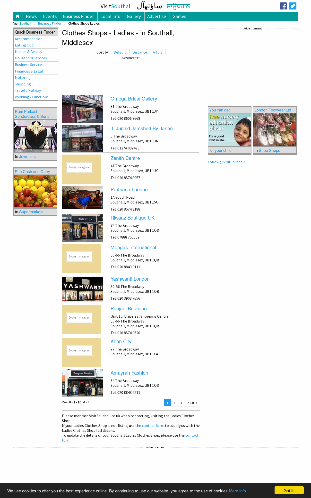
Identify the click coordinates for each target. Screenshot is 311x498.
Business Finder (78, 16)
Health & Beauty (28, 51)
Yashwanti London (130, 278)
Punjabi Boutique (129, 308)
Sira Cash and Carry (32, 171)
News (31, 16)
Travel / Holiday (28, 90)
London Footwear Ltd (272, 110)
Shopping (23, 84)
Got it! (289, 490)
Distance (139, 52)
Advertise (156, 16)
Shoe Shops (269, 150)
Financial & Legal (29, 71)
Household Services (31, 57)
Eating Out (24, 45)
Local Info (110, 16)
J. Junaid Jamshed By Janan (142, 128)
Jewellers (27, 156)
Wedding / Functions (32, 96)
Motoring (23, 77)
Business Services (29, 64)
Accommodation (29, 38)
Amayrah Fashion (129, 372)
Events (50, 16)
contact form (153, 425)
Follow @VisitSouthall (226, 161)
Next (191, 402)
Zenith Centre (125, 157)
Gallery (134, 16)
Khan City (121, 341)
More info (237, 491)
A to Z (158, 52)
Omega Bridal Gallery (134, 98)
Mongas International (133, 247)
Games (179, 16)
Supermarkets (31, 211)
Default (120, 52)
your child (223, 150)
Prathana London (129, 189)
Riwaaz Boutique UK (133, 217)
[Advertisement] (131, 75)
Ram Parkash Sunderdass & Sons (32, 114)
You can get (219, 110)
